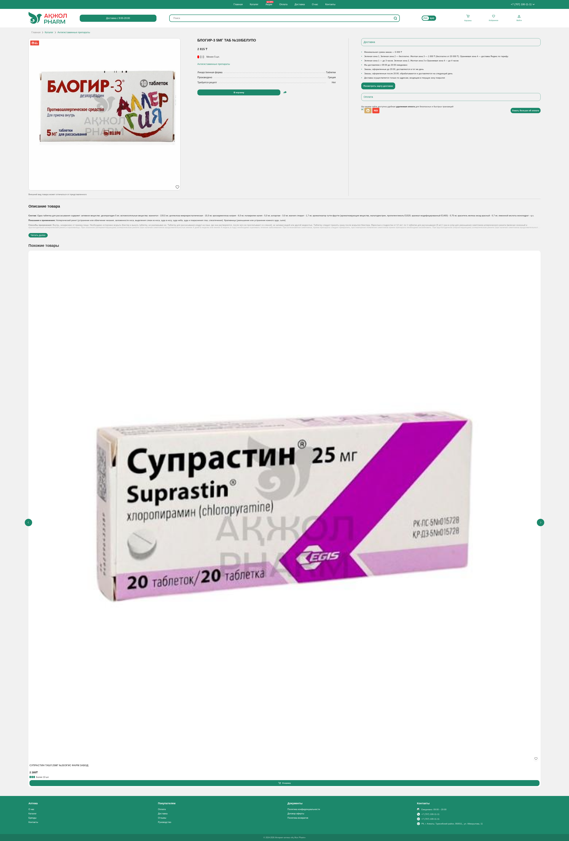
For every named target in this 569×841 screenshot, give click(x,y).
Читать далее (38, 235)
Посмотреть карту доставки (378, 86)
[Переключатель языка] (429, 18)
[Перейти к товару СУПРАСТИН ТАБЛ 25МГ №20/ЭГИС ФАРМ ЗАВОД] (284, 507)
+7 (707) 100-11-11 (430, 814)
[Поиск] (395, 18)
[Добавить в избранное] (536, 758)
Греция (332, 77)
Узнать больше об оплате (525, 110)
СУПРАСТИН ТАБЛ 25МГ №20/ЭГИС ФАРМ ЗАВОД (58, 765)
